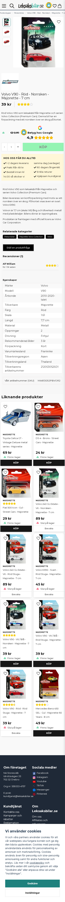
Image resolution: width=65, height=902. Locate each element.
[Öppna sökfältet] (12, 5)
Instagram (42, 777)
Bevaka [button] (49, 528)
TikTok (40, 785)
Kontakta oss (11, 812)
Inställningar (32, 892)
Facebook (43, 773)
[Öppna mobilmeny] (4, 6)
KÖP (16, 462)
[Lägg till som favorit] (54, 5)
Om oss (36, 816)
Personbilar (19, 13)
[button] (49, 6)
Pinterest (42, 793)
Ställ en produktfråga (18, 247)
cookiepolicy (37, 862)
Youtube (41, 781)
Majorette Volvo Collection (31, 236)
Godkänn (32, 883)
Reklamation (11, 822)
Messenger (43, 789)
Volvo (49, 236)
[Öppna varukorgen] (59, 5)
